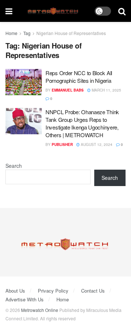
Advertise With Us (24, 299)
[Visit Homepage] (53, 11)
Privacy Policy (53, 290)
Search (13, 165)
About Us (15, 290)
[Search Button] (122, 11)
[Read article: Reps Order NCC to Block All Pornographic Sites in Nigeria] (23, 82)
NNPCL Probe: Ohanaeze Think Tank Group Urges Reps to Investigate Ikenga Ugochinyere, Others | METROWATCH (82, 123)
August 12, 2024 (96, 144)
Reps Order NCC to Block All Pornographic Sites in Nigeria (78, 76)
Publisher (62, 144)
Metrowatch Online (39, 310)
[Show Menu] (8, 11)
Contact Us (93, 290)
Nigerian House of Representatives (71, 33)
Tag (27, 33)
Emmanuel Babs (68, 90)
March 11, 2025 (106, 90)
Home (11, 33)
